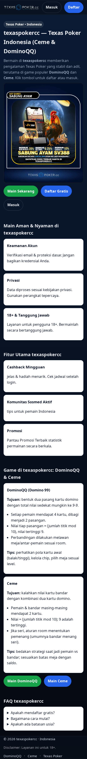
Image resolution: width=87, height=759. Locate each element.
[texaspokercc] (21, 7)
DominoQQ (12, 756)
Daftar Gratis (56, 191)
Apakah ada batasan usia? (32, 724)
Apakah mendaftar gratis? (33, 712)
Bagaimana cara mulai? (30, 718)
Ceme (32, 756)
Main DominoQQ (22, 681)
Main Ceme (58, 681)
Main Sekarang (20, 191)
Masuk (52, 7)
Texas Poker (52, 756)
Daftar (74, 7)
